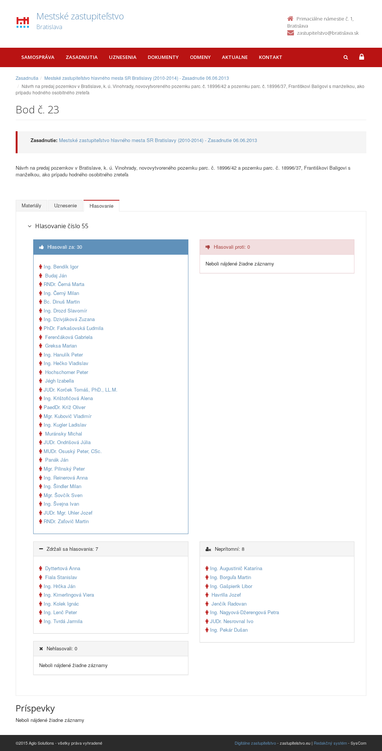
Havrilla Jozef (225, 594)
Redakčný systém (330, 743)
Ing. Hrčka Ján (59, 586)
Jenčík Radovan (228, 603)
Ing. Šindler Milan (62, 486)
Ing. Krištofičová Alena (68, 398)
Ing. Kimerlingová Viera (69, 594)
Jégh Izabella (59, 380)
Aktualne (235, 57)
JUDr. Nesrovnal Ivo (231, 621)
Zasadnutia (82, 57)
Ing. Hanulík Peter (63, 354)
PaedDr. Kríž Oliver (64, 407)
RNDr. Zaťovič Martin (66, 521)
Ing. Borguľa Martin (230, 577)
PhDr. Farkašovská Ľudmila (73, 327)
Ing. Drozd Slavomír (65, 310)
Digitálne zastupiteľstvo (255, 743)
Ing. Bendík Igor (61, 266)
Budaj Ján (55, 275)
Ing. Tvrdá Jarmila (63, 621)
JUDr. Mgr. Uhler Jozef (68, 512)
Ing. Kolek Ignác (61, 603)
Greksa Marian (60, 345)
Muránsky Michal (63, 433)
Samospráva (37, 57)
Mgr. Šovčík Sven (63, 495)
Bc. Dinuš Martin (62, 301)
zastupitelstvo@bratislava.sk (327, 32)
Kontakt (270, 57)
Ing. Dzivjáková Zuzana (69, 319)
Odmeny (200, 57)
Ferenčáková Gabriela (68, 336)
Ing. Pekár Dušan (229, 629)
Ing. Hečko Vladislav (66, 363)
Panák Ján (56, 459)
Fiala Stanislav (60, 577)
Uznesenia (123, 57)
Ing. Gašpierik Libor (231, 586)
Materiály (31, 205)
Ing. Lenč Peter (60, 612)
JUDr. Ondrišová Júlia (67, 442)
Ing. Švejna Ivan (61, 503)
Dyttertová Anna (62, 568)
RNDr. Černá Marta (64, 283)
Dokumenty (163, 57)
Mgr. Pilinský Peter (64, 468)
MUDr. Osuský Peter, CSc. (73, 451)
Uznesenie (65, 205)
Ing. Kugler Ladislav (65, 424)
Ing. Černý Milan (61, 292)
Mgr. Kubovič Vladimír (67, 416)
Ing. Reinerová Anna (66, 477)
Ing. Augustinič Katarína (236, 568)
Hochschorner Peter (66, 372)
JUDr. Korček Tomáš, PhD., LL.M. (81, 389)
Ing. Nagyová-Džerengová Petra (244, 612)
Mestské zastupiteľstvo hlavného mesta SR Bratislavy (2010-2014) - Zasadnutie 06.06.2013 (136, 78)
